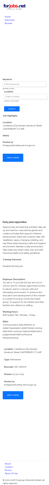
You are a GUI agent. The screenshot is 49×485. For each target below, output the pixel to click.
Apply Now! (13, 158)
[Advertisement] (24, 50)
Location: (9, 91)
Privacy (8, 470)
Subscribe (9, 20)
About (8, 464)
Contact (9, 467)
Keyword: (7, 79)
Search (11, 109)
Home (7, 17)
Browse (8, 23)
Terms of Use (11, 473)
